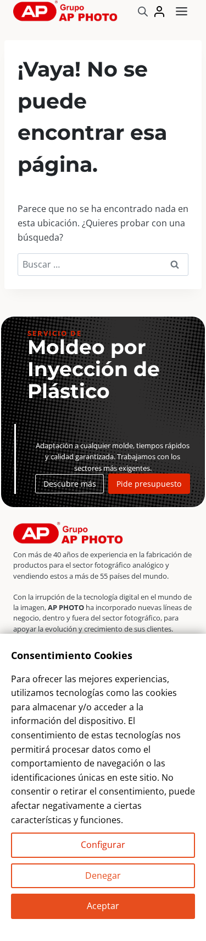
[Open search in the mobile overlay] (142, 11)
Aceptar (103, 906)
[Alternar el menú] (181, 11)
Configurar (103, 845)
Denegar (103, 875)
